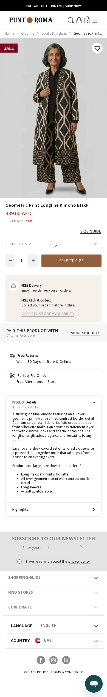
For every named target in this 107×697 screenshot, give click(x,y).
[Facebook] (41, 660)
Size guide (90, 231)
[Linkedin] (66, 660)
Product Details (24, 402)
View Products (85, 332)
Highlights (20, 509)
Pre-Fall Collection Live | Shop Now (53, 6)
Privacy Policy (36, 672)
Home (9, 33)
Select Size (71, 260)
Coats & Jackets (54, 33)
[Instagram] (53, 660)
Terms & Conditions (67, 672)
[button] (87, 20)
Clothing (28, 33)
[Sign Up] (81, 547)
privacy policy (79, 561)
